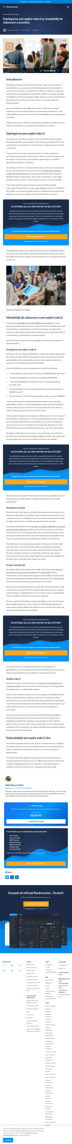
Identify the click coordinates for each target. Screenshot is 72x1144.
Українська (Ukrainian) (49, 1118)
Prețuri (47, 986)
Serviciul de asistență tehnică (50, 997)
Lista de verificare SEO (34, 982)
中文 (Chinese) (50, 1055)
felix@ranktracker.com (63, 996)
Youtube (12, 965)
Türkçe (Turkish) (50, 1052)
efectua (58, 569)
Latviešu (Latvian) (48, 1097)
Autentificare (49, 980)
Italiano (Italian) (50, 1025)
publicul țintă (45, 572)
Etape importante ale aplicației (50, 991)
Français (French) (48, 1021)
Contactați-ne (62, 965)
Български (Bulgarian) (49, 1059)
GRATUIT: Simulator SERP (33, 990)
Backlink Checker (32, 976)
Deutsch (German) (48, 1010)
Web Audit (30, 973)
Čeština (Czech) (50, 1063)
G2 (20, 970)
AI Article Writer (32, 985)
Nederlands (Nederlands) (49, 1034)
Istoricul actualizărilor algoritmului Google (34, 1030)
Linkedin (12, 970)
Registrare (48, 983)
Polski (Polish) (49, 1038)
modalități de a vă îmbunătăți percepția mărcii (34, 323)
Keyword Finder (32, 967)
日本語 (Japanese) (48, 1029)
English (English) (50, 1006)
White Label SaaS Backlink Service (32, 1002)
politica (28, 1133)
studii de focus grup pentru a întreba (20, 572)
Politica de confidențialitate (50, 971)
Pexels (27, 310)
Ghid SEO (30, 1018)
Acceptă (8, 1140)
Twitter (4, 970)
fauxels (17, 310)
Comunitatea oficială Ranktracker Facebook (20, 965)
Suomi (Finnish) (50, 1077)
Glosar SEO (30, 1015)
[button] (68, 7)
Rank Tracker (31, 964)
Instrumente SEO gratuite (32, 1022)
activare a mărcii (37, 436)
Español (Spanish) (48, 1015)
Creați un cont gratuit (36, 237)
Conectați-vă (30, 241)
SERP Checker (31, 970)
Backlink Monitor (32, 979)
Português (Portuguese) (49, 1042)
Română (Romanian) (49, 1102)
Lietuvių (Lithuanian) (49, 1092)
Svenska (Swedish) (48, 1048)
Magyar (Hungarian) (49, 1081)
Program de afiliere (33, 1009)
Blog (28, 1012)
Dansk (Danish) (50, 1066)
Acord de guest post (33, 1026)
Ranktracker (10, 7)
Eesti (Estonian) (50, 1074)
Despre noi (62, 968)
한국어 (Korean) (50, 1122)
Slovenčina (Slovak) (48, 1108)
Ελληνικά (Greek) (48, 1070)
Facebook (4, 965)
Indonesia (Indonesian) (49, 1087)
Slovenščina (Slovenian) (49, 1113)
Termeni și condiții (48, 966)
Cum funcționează (32, 1006)
